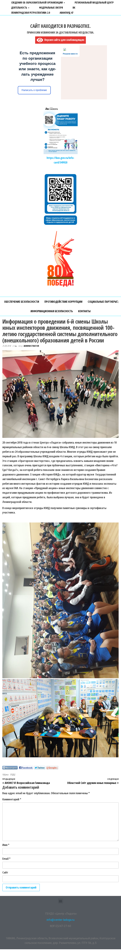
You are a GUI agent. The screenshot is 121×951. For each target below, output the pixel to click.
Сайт (5, 872)
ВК (74, 7)
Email (6, 858)
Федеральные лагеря (51, 7)
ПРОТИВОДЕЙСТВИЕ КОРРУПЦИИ (63, 301)
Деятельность (19, 7)
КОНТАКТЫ (84, 311)
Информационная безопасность (52, 311)
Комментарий (11, 799)
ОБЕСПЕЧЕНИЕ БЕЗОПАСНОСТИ (21, 301)
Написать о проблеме (34, 90)
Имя (5, 845)
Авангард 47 (66, 12)
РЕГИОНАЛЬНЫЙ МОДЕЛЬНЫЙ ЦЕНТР (94, 2)
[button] (60, 901)
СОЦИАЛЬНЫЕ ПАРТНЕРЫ (102, 301)
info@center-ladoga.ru (61, 919)
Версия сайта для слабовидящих (63, 40)
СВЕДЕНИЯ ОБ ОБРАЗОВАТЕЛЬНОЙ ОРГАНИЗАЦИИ (37, 2)
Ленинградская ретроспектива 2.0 (30, 12)
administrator (31, 345)
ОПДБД (12, 774)
